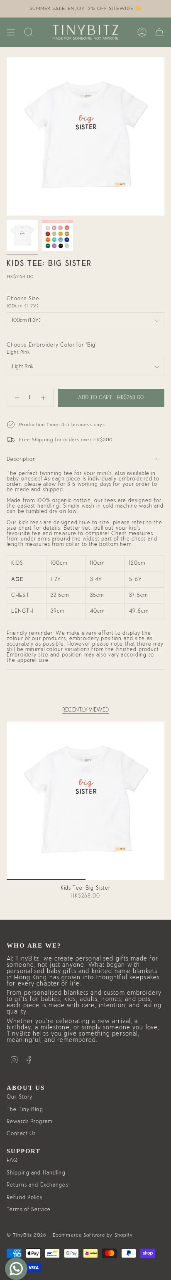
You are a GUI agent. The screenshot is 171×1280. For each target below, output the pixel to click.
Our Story (19, 1097)
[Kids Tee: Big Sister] (85, 801)
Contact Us (21, 1134)
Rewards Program (29, 1121)
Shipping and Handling (36, 1173)
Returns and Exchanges (37, 1185)
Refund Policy (25, 1197)
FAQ (12, 1160)
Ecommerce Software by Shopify (93, 1234)
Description (21, 459)
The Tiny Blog (25, 1109)
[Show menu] (10, 32)
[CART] (159, 32)
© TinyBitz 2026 (26, 1234)
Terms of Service (29, 1209)
